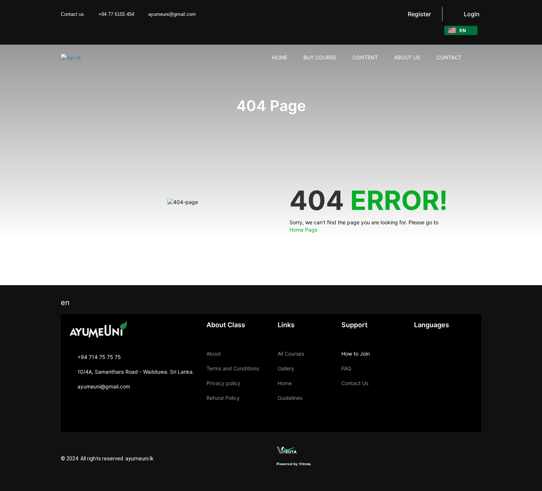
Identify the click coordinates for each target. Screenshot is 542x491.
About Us (407, 57)
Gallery (286, 368)
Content (365, 57)
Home (285, 383)
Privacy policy (223, 383)
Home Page (303, 230)
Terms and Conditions (232, 368)
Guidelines (290, 398)
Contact (449, 57)
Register (419, 14)
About (213, 353)
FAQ (346, 368)
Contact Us (354, 383)
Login (472, 14)
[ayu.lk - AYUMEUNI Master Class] (89, 57)
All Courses (291, 353)
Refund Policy (223, 398)
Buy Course (319, 57)
